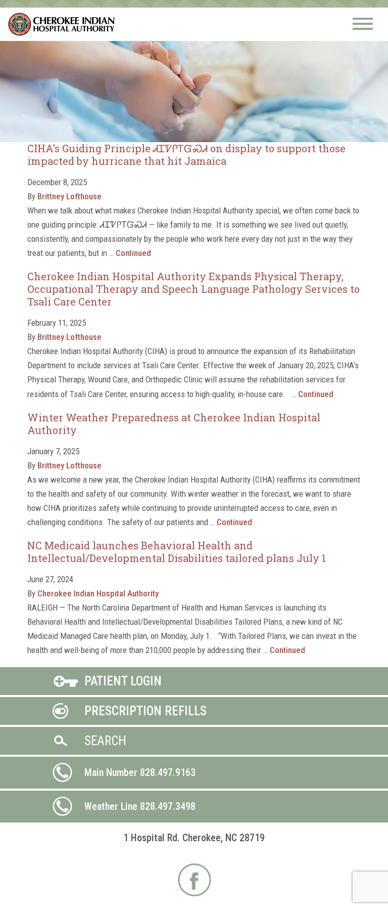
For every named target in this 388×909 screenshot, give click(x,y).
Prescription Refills (145, 711)
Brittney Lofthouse (69, 196)
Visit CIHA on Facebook (194, 879)
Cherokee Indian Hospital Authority (62, 24)
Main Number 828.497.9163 (140, 772)
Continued (133, 253)
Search (105, 740)
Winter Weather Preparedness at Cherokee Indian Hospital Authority (173, 424)
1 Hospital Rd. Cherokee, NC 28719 (194, 838)
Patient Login (123, 681)
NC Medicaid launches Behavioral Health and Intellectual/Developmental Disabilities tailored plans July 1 (176, 552)
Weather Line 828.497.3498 (140, 806)
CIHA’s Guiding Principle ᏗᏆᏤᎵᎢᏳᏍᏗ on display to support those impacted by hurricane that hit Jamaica (186, 154)
